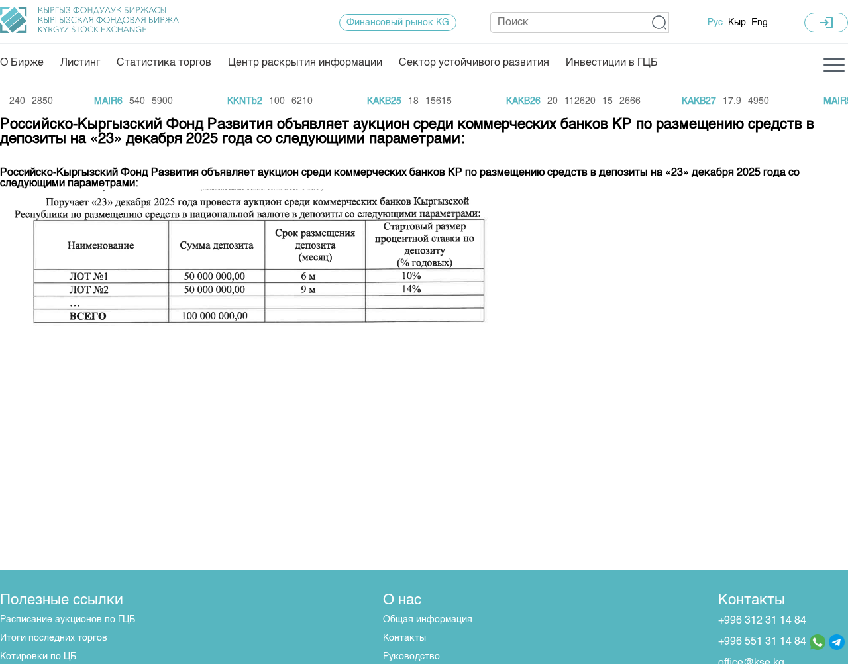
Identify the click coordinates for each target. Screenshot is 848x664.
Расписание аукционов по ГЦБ (67, 619)
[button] (659, 22)
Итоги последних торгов (53, 638)
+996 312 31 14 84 (762, 621)
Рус (715, 22)
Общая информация (427, 619)
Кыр (737, 22)
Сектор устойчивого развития (474, 63)
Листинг (80, 63)
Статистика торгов (164, 63)
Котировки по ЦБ (38, 656)
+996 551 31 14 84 (762, 642)
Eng (759, 22)
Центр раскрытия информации (305, 63)
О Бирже (22, 63)
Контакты (404, 638)
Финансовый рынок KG (397, 22)
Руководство (411, 656)
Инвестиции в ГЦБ (612, 63)
